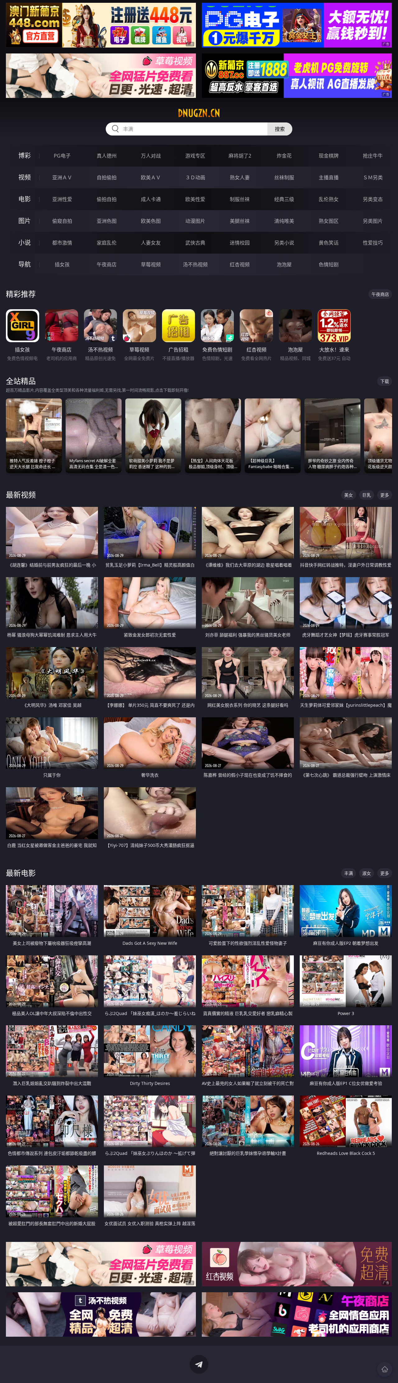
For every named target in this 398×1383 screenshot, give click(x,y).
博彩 (24, 155)
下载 (384, 381)
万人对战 (151, 155)
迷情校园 (240, 242)
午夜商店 (107, 264)
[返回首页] (384, 1369)
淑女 (366, 873)
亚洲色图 (107, 221)
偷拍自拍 (107, 199)
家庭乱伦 (107, 242)
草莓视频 (151, 264)
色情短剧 (329, 264)
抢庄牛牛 (373, 155)
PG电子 (62, 155)
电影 (24, 199)
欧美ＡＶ (151, 177)
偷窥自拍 (62, 221)
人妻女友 (151, 242)
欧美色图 (151, 221)
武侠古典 (195, 242)
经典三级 (284, 199)
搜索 (280, 129)
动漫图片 (195, 221)
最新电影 (21, 873)
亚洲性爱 (62, 199)
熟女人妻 (240, 177)
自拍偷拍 (107, 177)
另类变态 (373, 199)
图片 (24, 221)
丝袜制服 (284, 177)
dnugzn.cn (199, 113)
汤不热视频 (195, 264)
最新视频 (21, 494)
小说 (24, 242)
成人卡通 (151, 199)
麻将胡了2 (240, 155)
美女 (348, 495)
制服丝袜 (240, 199)
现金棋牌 (329, 155)
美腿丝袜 (240, 221)
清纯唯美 (284, 221)
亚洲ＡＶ (62, 177)
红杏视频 (240, 264)
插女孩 (62, 264)
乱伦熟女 (329, 199)
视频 (24, 177)
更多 (384, 495)
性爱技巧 (373, 242)
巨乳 (366, 495)
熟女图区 (329, 221)
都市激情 (62, 242)
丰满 (348, 873)
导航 (24, 264)
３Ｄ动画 (195, 177)
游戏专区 (195, 155)
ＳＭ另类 (373, 177)
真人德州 (107, 155)
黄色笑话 (329, 242)
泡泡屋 (284, 264)
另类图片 (373, 221)
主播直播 (329, 177)
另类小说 (284, 242)
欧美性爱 (195, 199)
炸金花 (284, 155)
